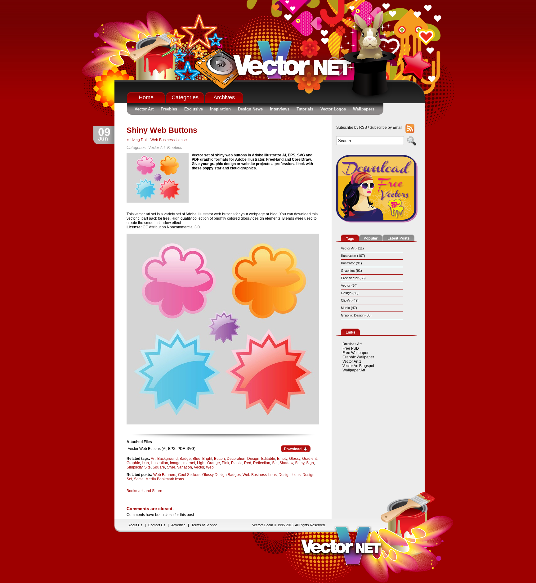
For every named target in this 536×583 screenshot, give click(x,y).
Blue (196, 458)
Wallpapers (363, 109)
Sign (310, 463)
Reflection (261, 463)
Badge (185, 458)
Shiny (299, 463)
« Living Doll (137, 140)
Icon (145, 463)
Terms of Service (204, 525)
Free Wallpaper (355, 353)
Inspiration (220, 109)
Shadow (286, 463)
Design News (250, 109)
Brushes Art (352, 344)
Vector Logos (333, 109)
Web (210, 467)
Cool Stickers (189, 475)
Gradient (309, 458)
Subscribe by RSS (351, 127)
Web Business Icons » (169, 140)
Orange (213, 463)
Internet (188, 463)
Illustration (159, 463)
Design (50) (350, 293)
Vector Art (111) (352, 248)
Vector (199, 467)
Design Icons (290, 475)
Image (175, 463)
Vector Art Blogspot (358, 366)
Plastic (236, 463)
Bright (207, 458)
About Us (135, 525)
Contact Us (156, 525)
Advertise (178, 525)
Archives (224, 97)
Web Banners (164, 475)
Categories (185, 97)
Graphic (133, 463)
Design (253, 458)
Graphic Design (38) (356, 315)
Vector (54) (349, 285)
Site (147, 467)
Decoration (236, 458)
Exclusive (193, 109)
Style (171, 467)
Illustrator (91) (351, 263)
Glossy (294, 458)
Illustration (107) (353, 256)
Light (201, 463)
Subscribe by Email (386, 127)
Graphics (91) (351, 270)
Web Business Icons (260, 475)
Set (275, 463)
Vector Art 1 (351, 361)
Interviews (279, 109)
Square (159, 467)
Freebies (169, 109)
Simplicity (134, 467)
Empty (282, 458)
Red (247, 463)
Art (153, 458)
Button (219, 458)
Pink (225, 463)
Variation (184, 467)
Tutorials (305, 109)
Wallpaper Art (353, 370)
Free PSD (350, 348)
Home (146, 97)
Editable (268, 458)
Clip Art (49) (350, 300)
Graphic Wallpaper (358, 357)
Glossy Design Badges (221, 475)
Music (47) (349, 308)
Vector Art (144, 109)
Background (167, 458)
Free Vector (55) (353, 278)
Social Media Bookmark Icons (159, 479)
